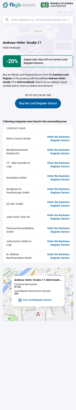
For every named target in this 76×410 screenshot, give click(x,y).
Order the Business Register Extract (58, 138)
